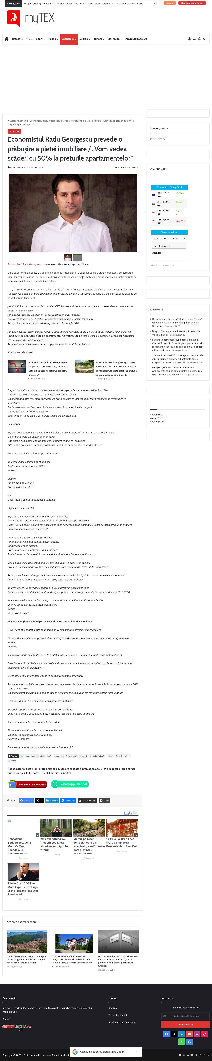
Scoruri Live (156, 414)
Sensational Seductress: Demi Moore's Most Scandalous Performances (19, 846)
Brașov (16, 38)
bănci (42, 756)
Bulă (49, 756)
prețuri (110, 756)
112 (28, 38)
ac (22, 756)
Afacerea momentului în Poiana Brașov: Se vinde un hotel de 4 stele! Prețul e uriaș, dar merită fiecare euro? (72, 959)
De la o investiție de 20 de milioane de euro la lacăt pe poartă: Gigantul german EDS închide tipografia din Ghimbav (118, 961)
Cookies (112, 1008)
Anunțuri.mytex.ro (136, 38)
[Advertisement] (106, 70)
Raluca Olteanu (17, 167)
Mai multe (114, 38)
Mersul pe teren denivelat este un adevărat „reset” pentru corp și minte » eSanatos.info (89, 846)
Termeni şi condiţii (117, 1015)
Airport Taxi (156, 418)
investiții (83, 756)
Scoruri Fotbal (157, 421)
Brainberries (23, 858)
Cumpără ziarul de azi (192, 3)
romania (12, 760)
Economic (68, 38)
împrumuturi (71, 756)
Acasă (13, 120)
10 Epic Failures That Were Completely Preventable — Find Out (121, 842)
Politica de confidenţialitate (122, 1022)
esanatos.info (89, 858)
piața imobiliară (97, 756)
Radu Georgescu (123, 756)
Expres (84, 38)
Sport (39, 38)
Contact (6, 1019)
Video (170, 3)
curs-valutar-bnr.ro (166, 265)
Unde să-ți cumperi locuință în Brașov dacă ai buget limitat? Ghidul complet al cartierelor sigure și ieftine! (26, 959)
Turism (98, 38)
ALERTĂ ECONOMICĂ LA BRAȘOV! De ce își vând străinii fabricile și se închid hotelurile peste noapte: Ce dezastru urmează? (178, 359)
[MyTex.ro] (34, 18)
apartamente (31, 756)
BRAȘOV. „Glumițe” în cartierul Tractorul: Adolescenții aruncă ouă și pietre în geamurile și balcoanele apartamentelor (83, 3)
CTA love (56, 854)
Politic (52, 38)
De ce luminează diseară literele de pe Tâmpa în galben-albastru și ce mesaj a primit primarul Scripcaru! (177, 322)
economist (58, 756)
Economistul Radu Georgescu (25, 264)
